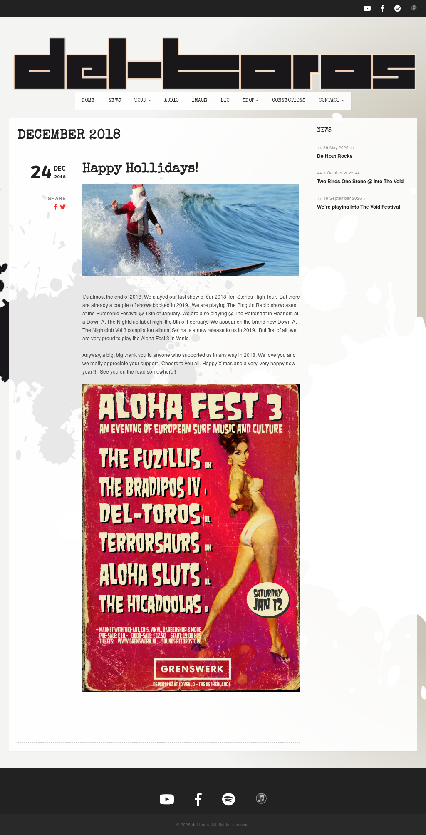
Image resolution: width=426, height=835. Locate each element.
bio (224, 100)
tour (140, 100)
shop (248, 100)
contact (329, 100)
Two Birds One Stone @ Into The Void (360, 181)
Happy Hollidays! (140, 169)
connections (288, 100)
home (88, 100)
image (199, 100)
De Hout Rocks (335, 156)
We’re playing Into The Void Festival (358, 206)
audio (171, 100)
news (114, 100)
